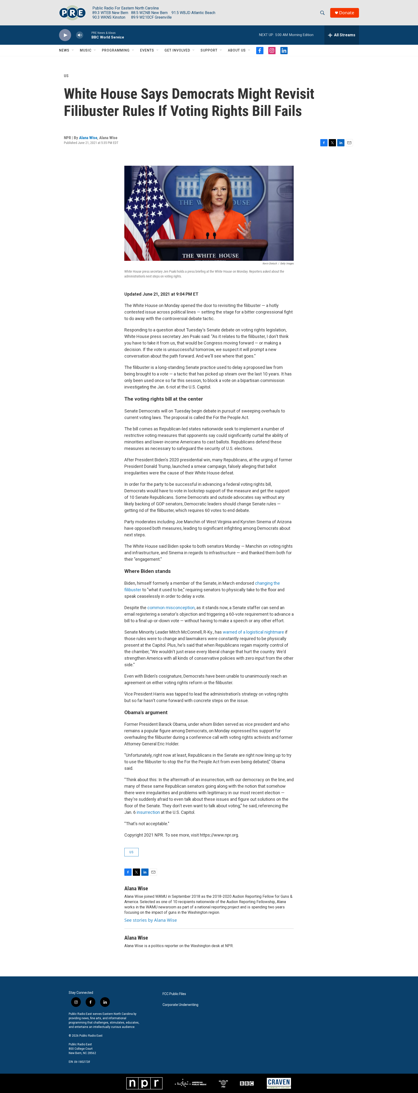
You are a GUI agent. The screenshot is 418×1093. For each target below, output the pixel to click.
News (64, 50)
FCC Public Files (174, 994)
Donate (346, 12)
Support (209, 50)
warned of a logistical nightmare (253, 632)
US (66, 75)
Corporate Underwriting (180, 1005)
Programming (116, 50)
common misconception (171, 607)
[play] (65, 35)
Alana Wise (88, 137)
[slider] (87, 34)
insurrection (148, 812)
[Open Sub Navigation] (73, 50)
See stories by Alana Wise (150, 920)
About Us (237, 50)
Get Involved (177, 50)
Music (85, 50)
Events (147, 50)
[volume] (79, 35)
